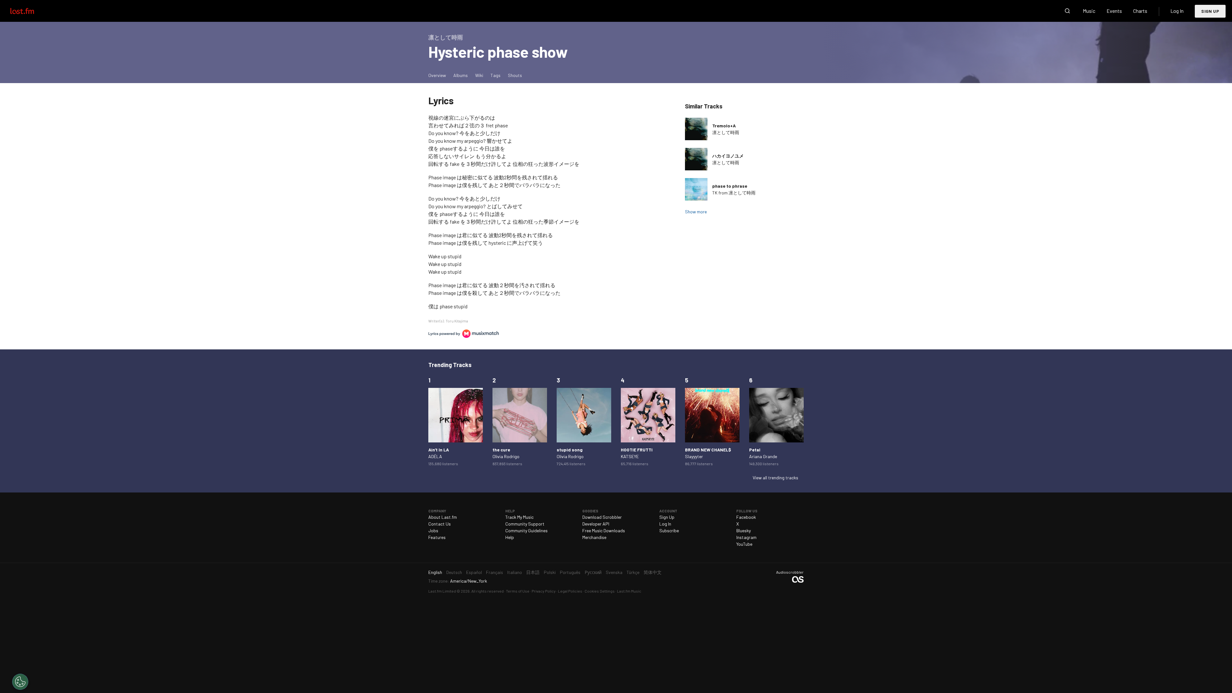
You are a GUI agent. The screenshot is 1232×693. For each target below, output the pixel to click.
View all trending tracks (775, 477)
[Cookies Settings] (20, 682)
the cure (501, 449)
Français (494, 572)
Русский (593, 572)
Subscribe (669, 530)
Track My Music (519, 517)
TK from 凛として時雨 (734, 192)
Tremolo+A (724, 125)
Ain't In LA (438, 449)
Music (1089, 11)
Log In (1177, 11)
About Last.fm (442, 517)
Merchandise (594, 537)
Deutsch (454, 572)
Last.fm (29, 10)
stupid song (570, 449)
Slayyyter (694, 456)
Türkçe (633, 572)
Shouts (515, 75)
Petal (754, 449)
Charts (1140, 11)
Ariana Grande (763, 456)
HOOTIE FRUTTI (637, 449)
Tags (496, 75)
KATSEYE (630, 456)
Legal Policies (570, 591)
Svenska (614, 572)
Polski (550, 572)
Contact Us (439, 523)
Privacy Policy (544, 591)
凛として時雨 (725, 132)
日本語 (533, 572)
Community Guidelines (526, 530)
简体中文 (653, 572)
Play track (696, 129)
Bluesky (743, 530)
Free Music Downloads (603, 530)
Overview (437, 75)
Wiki (479, 75)
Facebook (746, 517)
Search (1067, 10)
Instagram (746, 537)
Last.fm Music (629, 591)
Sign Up (1210, 11)
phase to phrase (729, 186)
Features (437, 537)
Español (474, 572)
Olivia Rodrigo (505, 456)
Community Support (524, 523)
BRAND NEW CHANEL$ (708, 449)
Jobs (433, 530)
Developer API (595, 523)
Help (509, 537)
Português (570, 572)
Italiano (514, 572)
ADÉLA (435, 456)
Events (1114, 11)
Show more (696, 211)
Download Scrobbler (602, 517)
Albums (460, 75)
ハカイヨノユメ (728, 155)
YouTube (744, 544)
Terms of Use (517, 591)
